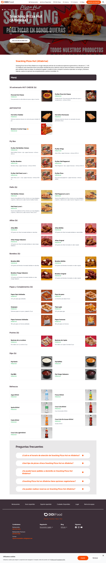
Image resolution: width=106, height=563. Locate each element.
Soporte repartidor (46, 504)
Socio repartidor (30, 504)
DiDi (5, 9)
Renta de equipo (89, 504)
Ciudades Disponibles (63, 504)
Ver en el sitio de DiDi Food (19, 40)
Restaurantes (16, 504)
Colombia (46, 519)
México (57, 519)
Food (9, 9)
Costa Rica (51, 519)
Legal (77, 504)
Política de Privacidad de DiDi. (58, 559)
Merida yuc (15, 9)
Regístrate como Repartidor (94, 2)
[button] (93, 2)
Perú (61, 519)
